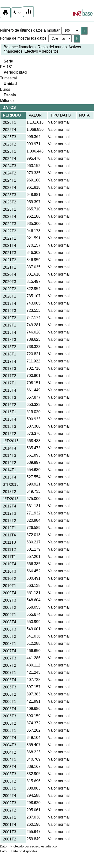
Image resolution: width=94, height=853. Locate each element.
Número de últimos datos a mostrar (30, 30)
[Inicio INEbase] (83, 13)
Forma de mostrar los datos (23, 38)
